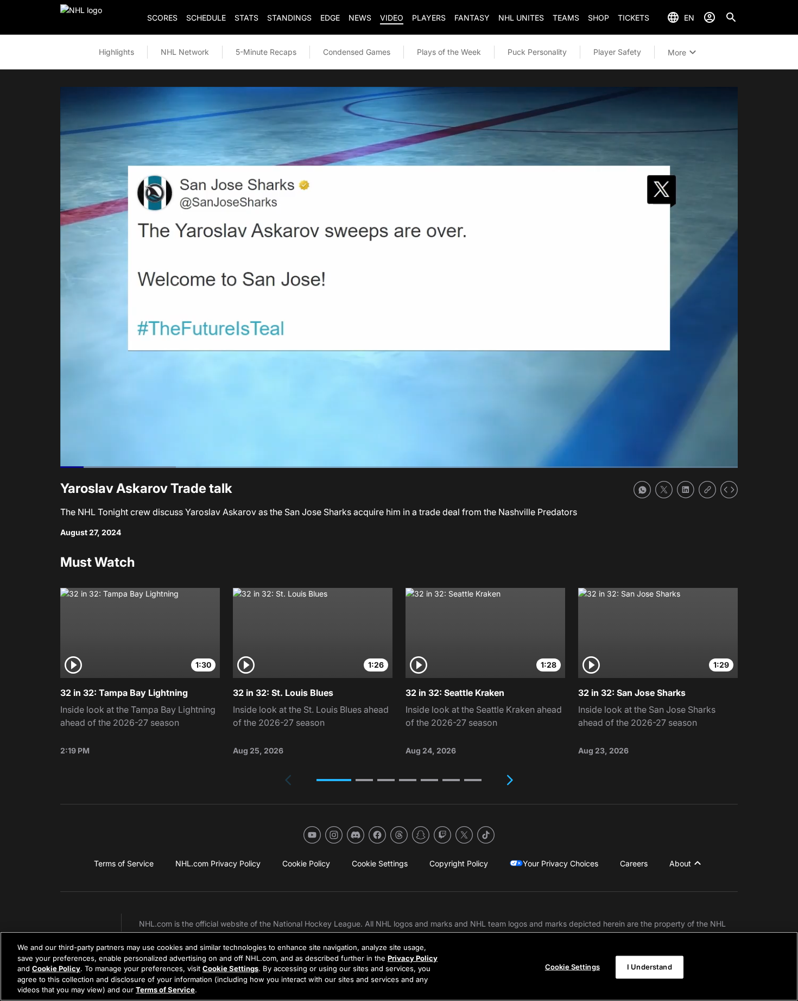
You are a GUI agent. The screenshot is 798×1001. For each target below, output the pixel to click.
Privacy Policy (413, 958)
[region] (399, 966)
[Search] (731, 17)
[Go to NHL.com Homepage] (99, 17)
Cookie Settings (230, 968)
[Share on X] (664, 489)
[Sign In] (709, 17)
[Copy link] (707, 489)
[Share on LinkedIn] (685, 489)
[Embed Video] (729, 489)
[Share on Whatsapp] (642, 489)
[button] (333, 780)
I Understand (649, 966)
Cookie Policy (56, 968)
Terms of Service (165, 989)
